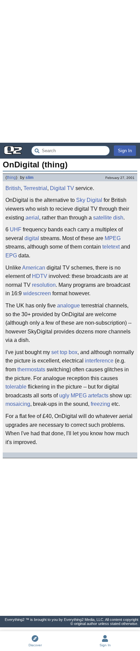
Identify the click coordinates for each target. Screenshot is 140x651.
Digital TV (62, 188)
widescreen (37, 293)
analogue (68, 305)
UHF (15, 229)
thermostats (31, 369)
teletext (111, 247)
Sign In (125, 150)
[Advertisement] (70, 71)
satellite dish (108, 217)
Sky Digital (89, 200)
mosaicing (17, 404)
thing (11, 177)
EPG (11, 255)
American (33, 268)
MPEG (113, 238)
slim (29, 177)
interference (99, 361)
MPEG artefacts (89, 395)
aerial (32, 217)
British (13, 188)
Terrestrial (35, 188)
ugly (64, 395)
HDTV (39, 276)
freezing (100, 404)
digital (31, 238)
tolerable (16, 387)
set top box (64, 352)
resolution (44, 285)
